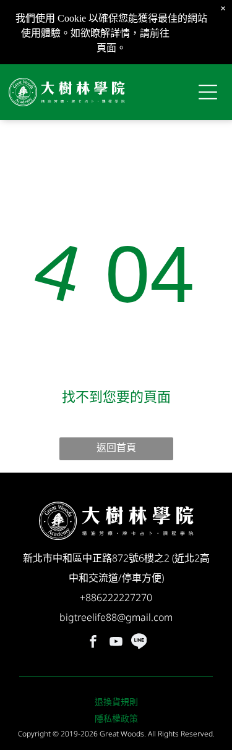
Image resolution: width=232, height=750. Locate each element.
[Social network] (139, 642)
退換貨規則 (116, 701)
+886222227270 (116, 597)
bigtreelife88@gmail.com (116, 617)
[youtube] (116, 642)
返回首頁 (116, 447)
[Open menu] (208, 92)
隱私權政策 (116, 718)
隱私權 (187, 33)
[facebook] (93, 642)
